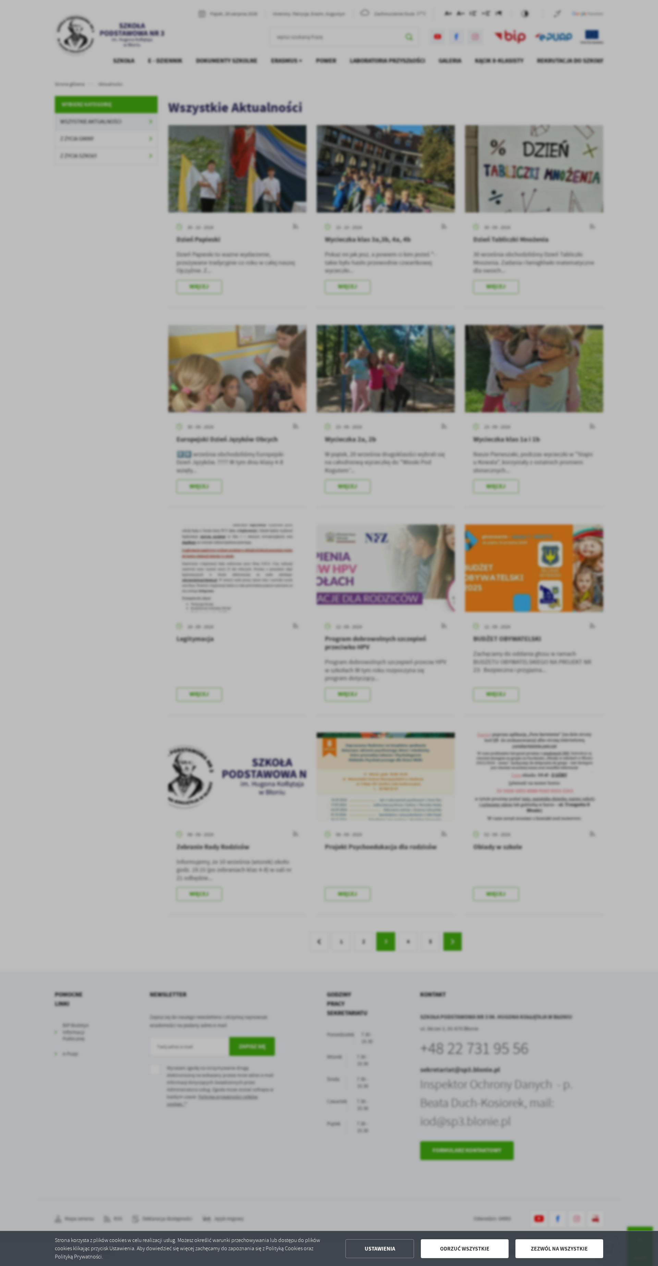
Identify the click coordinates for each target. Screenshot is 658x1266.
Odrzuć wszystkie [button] (464, 1248)
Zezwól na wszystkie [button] (559, 1248)
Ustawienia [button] (380, 1248)
